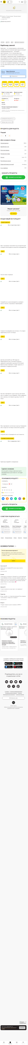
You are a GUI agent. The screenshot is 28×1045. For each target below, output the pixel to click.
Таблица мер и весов (6, 122)
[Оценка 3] (7, 490)
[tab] (4, 1043)
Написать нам (14, 699)
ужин (2, 539)
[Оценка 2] (5, 490)
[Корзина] (22, 2)
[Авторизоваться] (25, 2)
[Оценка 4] (9, 490)
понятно (22, 1027)
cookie (3, 1028)
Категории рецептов (20, 695)
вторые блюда (8, 539)
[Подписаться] (15, 625)
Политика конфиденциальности (16, 692)
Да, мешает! (13, 213)
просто (20, 539)
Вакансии (20, 694)
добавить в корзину (15, 177)
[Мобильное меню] (1, 2)
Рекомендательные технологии (9, 695)
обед (15, 539)
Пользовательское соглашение (11, 694)
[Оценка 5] (11, 490)
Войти (13, 561)
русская (3, 104)
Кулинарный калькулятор (7, 118)
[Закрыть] (25, 1021)
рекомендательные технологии (9, 1027)
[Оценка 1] (2, 490)
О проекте (7, 692)
